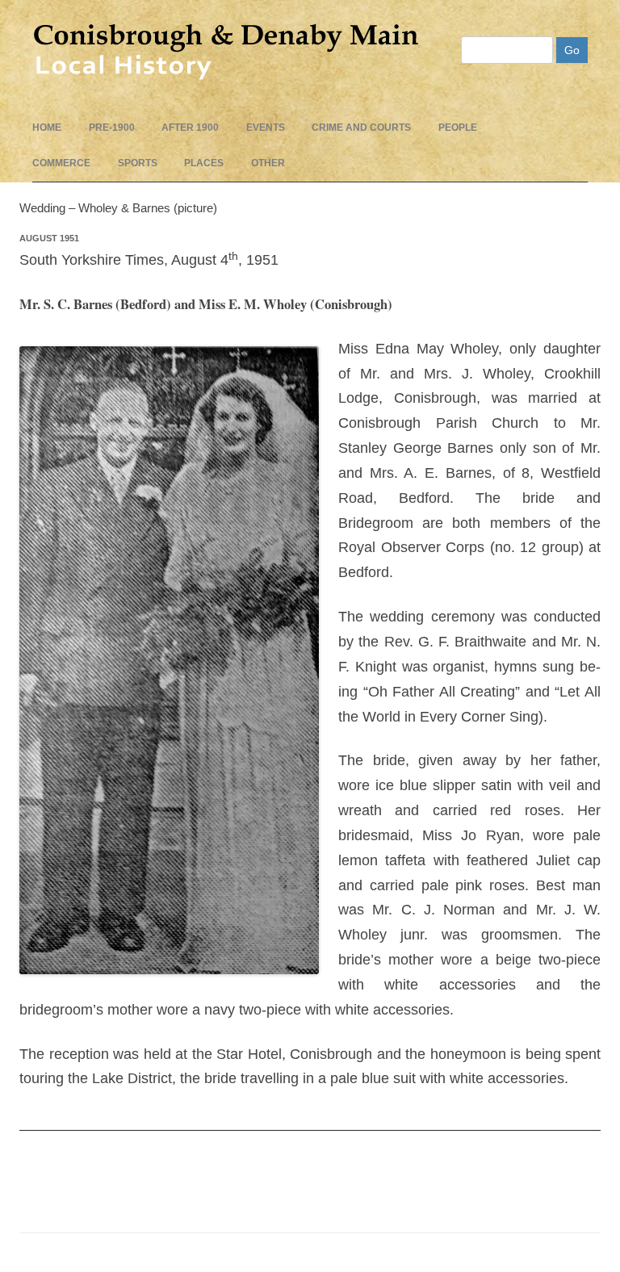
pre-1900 (112, 127)
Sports (137, 163)
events (265, 127)
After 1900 (190, 127)
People (457, 127)
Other (268, 163)
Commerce (61, 163)
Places (204, 163)
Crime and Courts (361, 127)
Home (46, 127)
